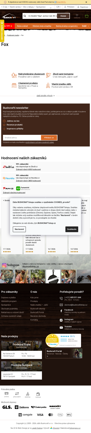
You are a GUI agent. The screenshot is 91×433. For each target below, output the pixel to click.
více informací (21, 347)
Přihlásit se (49, 137)
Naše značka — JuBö (39, 305)
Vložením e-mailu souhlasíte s (28, 142)
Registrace (84, 7)
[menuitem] (7, 26)
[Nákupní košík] (85, 16)
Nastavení (19, 229)
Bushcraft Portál (37, 312)
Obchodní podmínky (9, 309)
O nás (5, 7)
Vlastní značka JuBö (61, 84)
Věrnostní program (9, 301)
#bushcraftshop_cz (30, 266)
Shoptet (56, 428)
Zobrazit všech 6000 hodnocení (28, 169)
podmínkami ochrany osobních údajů (40, 142)
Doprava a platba (8, 297)
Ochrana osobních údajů (11, 316)
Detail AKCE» (61, 2)
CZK (58, 7)
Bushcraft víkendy (37, 309)
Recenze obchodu (38, 316)
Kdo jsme (34, 297)
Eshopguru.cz (74, 428)
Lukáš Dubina (37, 428)
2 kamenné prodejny (28, 83)
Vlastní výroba (15, 7)
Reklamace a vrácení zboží (12, 312)
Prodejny (34, 301)
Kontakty (34, 320)
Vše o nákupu (28, 7)
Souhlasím (71, 229)
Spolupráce (41, 7)
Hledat (63, 16)
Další (84, 26)
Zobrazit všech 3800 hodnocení (28, 181)
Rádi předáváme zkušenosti (31, 74)
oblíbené (77, 18)
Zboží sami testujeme (63, 74)
